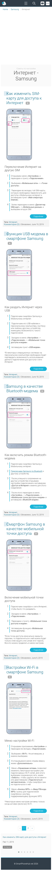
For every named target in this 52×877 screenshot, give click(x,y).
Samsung (15, 9)
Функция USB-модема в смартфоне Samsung (27, 236)
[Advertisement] (26, 38)
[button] (18, 852)
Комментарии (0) (11, 224)
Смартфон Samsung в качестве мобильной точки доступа (25, 529)
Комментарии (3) (11, 819)
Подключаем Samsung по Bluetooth (26, 471)
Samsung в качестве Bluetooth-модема (24, 388)
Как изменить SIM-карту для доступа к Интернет (24, 98)
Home (5, 9)
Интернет (13, 222)
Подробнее (38, 216)
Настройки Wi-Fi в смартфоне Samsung (24, 669)
